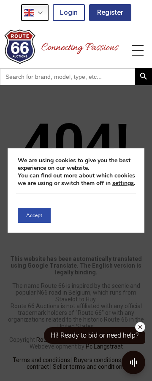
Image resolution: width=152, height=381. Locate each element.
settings (123, 183)
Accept (34, 215)
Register (110, 12)
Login (69, 12)
